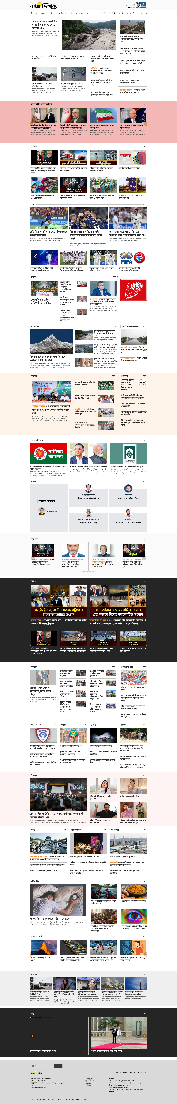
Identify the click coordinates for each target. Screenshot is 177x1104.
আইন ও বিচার (36, 725)
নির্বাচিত (34, 146)
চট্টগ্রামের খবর (128, 667)
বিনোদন (34, 775)
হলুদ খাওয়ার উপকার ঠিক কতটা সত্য (134, 901)
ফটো (32, 1014)
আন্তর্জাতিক (60, 13)
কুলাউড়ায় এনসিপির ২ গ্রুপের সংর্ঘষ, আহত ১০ (66, 673)
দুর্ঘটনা (93, 725)
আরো (144, 104)
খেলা (66, 13)
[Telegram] (125, 13)
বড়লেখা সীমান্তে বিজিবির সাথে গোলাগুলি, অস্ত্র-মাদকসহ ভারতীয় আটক (65, 707)
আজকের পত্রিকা (44, 13)
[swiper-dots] (129, 7)
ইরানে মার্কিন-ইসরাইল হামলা (41, 104)
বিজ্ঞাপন (88, 1082)
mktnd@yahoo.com (136, 1089)
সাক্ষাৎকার (34, 539)
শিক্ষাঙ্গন (124, 725)
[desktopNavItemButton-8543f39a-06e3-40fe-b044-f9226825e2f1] (91, 13)
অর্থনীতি (72, 13)
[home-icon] (31, 13)
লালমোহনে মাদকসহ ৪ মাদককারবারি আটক (67, 694)
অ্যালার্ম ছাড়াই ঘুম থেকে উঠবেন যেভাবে (49, 918)
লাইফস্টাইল (35, 881)
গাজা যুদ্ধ (34, 974)
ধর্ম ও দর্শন (115, 830)
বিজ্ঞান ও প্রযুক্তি (36, 936)
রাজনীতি (34, 376)
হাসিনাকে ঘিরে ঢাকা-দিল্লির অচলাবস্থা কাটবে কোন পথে (88, 466)
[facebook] (114, 13)
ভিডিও (83, 13)
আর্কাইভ (59, 1099)
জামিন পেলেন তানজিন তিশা (129, 796)
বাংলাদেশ (53, 13)
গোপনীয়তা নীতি (86, 1099)
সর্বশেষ (36, 13)
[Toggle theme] (128, 13)
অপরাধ (63, 725)
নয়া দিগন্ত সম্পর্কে (88, 1078)
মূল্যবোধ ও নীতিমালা (88, 1080)
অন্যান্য (89, 13)
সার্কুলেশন (88, 1084)
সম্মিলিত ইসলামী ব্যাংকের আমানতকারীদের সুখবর (127, 466)
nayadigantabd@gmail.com (118, 1089)
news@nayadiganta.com (121, 1087)
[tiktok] (120, 13)
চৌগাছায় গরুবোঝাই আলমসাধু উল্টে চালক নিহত (40, 691)
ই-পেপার (135, 13)
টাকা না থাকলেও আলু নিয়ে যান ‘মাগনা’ (43, 1051)
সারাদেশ (34, 667)
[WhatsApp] (122, 13)
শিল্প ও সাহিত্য (76, 830)
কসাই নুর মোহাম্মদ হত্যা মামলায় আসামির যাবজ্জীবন (66, 683)
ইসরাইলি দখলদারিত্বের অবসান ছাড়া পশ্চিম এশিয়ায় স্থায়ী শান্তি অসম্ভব (64, 994)
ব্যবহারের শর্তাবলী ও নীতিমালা (71, 1099)
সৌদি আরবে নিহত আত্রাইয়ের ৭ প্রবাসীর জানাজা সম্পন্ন (97, 683)
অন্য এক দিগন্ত (143, 13)
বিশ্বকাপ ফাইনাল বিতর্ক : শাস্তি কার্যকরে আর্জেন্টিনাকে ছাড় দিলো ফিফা (86, 235)
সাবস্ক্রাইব (58, 1066)
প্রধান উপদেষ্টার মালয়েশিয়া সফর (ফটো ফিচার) (107, 1051)
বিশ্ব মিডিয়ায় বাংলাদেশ (130, 327)
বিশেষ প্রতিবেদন (37, 440)
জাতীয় (33, 277)
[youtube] (117, 13)
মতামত (78, 13)
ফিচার (33, 830)
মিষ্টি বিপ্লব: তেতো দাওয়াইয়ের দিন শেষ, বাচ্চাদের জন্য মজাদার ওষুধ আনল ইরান (102, 928)
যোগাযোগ (88, 1085)
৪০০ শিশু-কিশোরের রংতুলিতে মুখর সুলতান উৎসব (97, 673)
